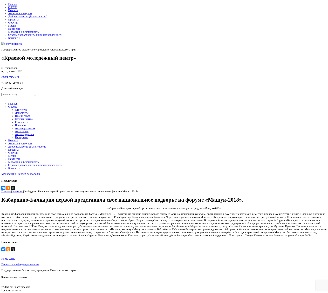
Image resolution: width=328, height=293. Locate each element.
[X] (13, 188)
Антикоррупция (24, 134)
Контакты (14, 37)
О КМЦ (12, 7)
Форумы (13, 22)
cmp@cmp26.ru (10, 76)
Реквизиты (21, 122)
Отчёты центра (24, 119)
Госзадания (21, 137)
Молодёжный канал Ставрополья (20, 173)
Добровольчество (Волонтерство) (27, 16)
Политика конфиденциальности (20, 264)
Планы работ (22, 115)
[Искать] (35, 95)
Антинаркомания (25, 128)
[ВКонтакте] (3, 188)
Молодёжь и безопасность (23, 31)
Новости (13, 10)
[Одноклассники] (8, 188)
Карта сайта (8, 258)
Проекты (13, 19)
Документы (22, 112)
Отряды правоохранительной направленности (35, 34)
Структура (21, 109)
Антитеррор (22, 131)
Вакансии (20, 125)
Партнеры (14, 28)
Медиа (12, 25)
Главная (12, 4)
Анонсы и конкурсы (20, 13)
